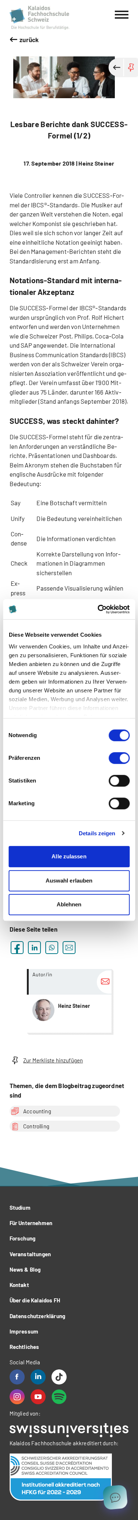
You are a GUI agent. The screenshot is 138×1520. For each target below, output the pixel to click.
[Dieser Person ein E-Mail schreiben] (104, 982)
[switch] (119, 758)
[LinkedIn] (38, 1376)
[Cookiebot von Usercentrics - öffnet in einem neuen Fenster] (98, 609)
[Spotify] (59, 1396)
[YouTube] (38, 1396)
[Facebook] (17, 1376)
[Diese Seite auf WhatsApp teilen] (51, 947)
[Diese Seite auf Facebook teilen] (17, 947)
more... (69, 1001)
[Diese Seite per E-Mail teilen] (69, 947)
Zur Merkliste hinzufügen (53, 1060)
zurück (29, 39)
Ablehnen (69, 904)
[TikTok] (59, 1376)
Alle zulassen (69, 856)
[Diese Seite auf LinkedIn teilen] (34, 947)
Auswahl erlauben (69, 880)
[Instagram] (17, 1396)
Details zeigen (97, 833)
